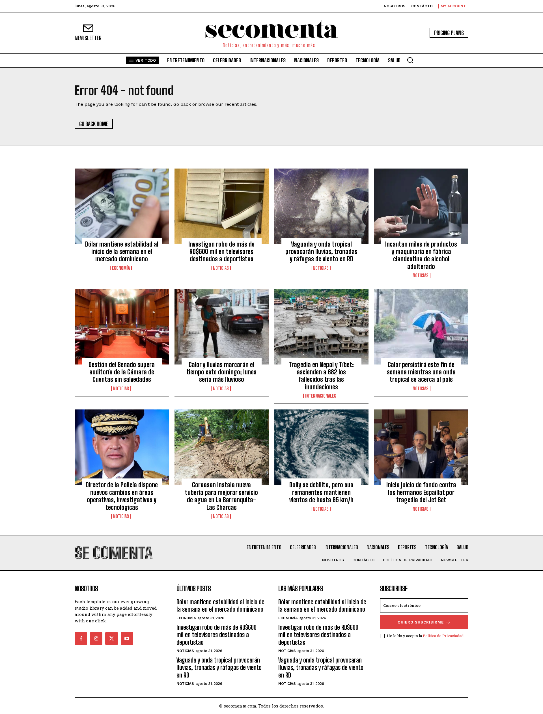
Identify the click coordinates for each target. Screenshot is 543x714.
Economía (121, 268)
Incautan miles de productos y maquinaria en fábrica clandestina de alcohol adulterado (421, 255)
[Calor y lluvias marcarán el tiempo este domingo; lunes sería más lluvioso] (221, 326)
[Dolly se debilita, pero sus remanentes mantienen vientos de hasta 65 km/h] (321, 447)
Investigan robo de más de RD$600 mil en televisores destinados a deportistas (221, 251)
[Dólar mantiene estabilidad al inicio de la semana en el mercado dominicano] (122, 206)
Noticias (221, 268)
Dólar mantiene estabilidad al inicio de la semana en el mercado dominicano (121, 251)
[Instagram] (96, 638)
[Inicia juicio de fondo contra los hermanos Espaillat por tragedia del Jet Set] (421, 447)
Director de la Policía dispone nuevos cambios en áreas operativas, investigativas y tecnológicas (122, 496)
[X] (111, 638)
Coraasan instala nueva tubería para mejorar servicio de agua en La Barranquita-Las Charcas (221, 496)
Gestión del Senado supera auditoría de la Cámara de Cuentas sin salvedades (122, 372)
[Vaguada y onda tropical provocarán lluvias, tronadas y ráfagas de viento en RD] (321, 206)
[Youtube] (127, 638)
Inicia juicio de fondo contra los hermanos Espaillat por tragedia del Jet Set (421, 492)
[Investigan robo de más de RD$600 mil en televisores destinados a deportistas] (221, 206)
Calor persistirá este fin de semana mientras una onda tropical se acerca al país (421, 372)
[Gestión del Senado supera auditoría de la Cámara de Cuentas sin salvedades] (122, 326)
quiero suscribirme (421, 622)
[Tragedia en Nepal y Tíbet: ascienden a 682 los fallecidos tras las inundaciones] (321, 326)
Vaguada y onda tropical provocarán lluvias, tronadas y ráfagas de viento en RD (321, 251)
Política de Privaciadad (443, 635)
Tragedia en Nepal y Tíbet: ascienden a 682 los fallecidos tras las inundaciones (321, 376)
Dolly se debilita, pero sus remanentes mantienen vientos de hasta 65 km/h (321, 492)
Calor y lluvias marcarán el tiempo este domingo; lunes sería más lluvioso (221, 372)
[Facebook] (81, 638)
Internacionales (320, 396)
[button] (410, 60)
